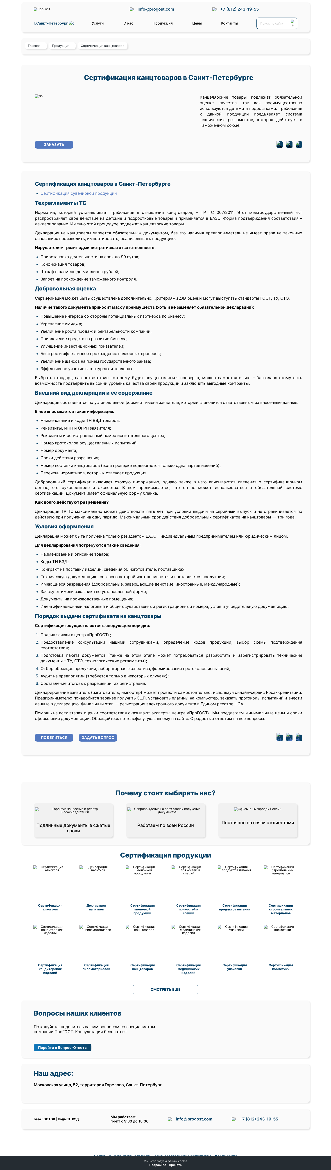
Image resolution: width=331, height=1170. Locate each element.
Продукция (163, 23)
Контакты (229, 23)
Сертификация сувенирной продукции (79, 193)
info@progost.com (156, 9)
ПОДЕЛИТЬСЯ (54, 737)
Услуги (98, 23)
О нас (128, 23)
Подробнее (157, 1164)
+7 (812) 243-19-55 (239, 9)
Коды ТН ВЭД (68, 1119)
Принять (175, 1164)
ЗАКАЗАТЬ (54, 144)
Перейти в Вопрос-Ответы (62, 1047)
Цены (197, 23)
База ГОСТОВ (44, 1119)
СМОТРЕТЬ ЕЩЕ (166, 989)
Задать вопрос (98, 737)
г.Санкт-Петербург (51, 23)
